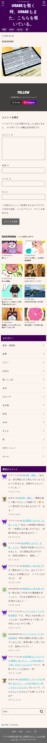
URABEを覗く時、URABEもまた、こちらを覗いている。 (23, 14)
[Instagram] (29, 102)
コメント (7, 135)
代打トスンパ (8, 448)
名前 (5, 165)
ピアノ (5, 362)
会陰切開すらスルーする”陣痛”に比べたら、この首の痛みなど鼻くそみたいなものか (26, 660)
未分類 (5, 405)
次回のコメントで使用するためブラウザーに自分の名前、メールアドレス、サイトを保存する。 (23, 209)
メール (6, 179)
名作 (4, 388)
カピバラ (6, 396)
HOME (6, 725)
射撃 (4, 354)
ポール (5, 456)
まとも (19, 29)
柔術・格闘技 (8, 345)
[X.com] (16, 102)
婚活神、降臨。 (30, 475)
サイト (5, 192)
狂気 (4, 29)
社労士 (5, 371)
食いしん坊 (7, 379)
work (11, 29)
